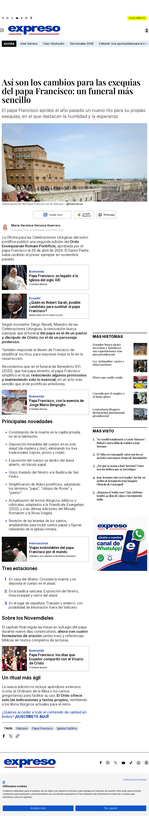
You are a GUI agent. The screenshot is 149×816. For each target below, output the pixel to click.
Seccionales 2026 (82, 43)
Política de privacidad (134, 779)
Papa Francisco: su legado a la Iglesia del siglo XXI (53, 278)
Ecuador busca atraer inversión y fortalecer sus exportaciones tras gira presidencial (107, 349)
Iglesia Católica (67, 728)
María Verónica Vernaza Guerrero (35, 225)
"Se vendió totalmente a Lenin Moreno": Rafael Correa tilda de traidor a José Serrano (121, 442)
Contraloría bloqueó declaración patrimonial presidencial (108, 412)
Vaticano (22, 728)
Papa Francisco (42, 728)
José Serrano (29, 43)
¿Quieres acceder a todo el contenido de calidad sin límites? (44, 714)
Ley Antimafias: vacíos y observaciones (108, 362)
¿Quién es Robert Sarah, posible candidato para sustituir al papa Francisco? (54, 306)
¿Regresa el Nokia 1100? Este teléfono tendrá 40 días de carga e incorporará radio (119, 495)
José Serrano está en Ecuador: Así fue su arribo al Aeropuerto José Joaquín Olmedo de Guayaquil (121, 480)
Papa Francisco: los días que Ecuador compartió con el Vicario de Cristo (56, 659)
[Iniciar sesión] (147, 30)
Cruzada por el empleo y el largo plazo (109, 394)
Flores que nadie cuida (107, 377)
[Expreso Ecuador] (30, 766)
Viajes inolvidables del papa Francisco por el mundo (51, 550)
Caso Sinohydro (53, 43)
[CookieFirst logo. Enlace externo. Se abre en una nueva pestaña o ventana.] (4, 782)
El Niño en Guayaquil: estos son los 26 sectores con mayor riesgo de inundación (122, 456)
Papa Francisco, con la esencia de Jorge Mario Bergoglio (56, 403)
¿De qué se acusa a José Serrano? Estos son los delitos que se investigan (120, 467)
